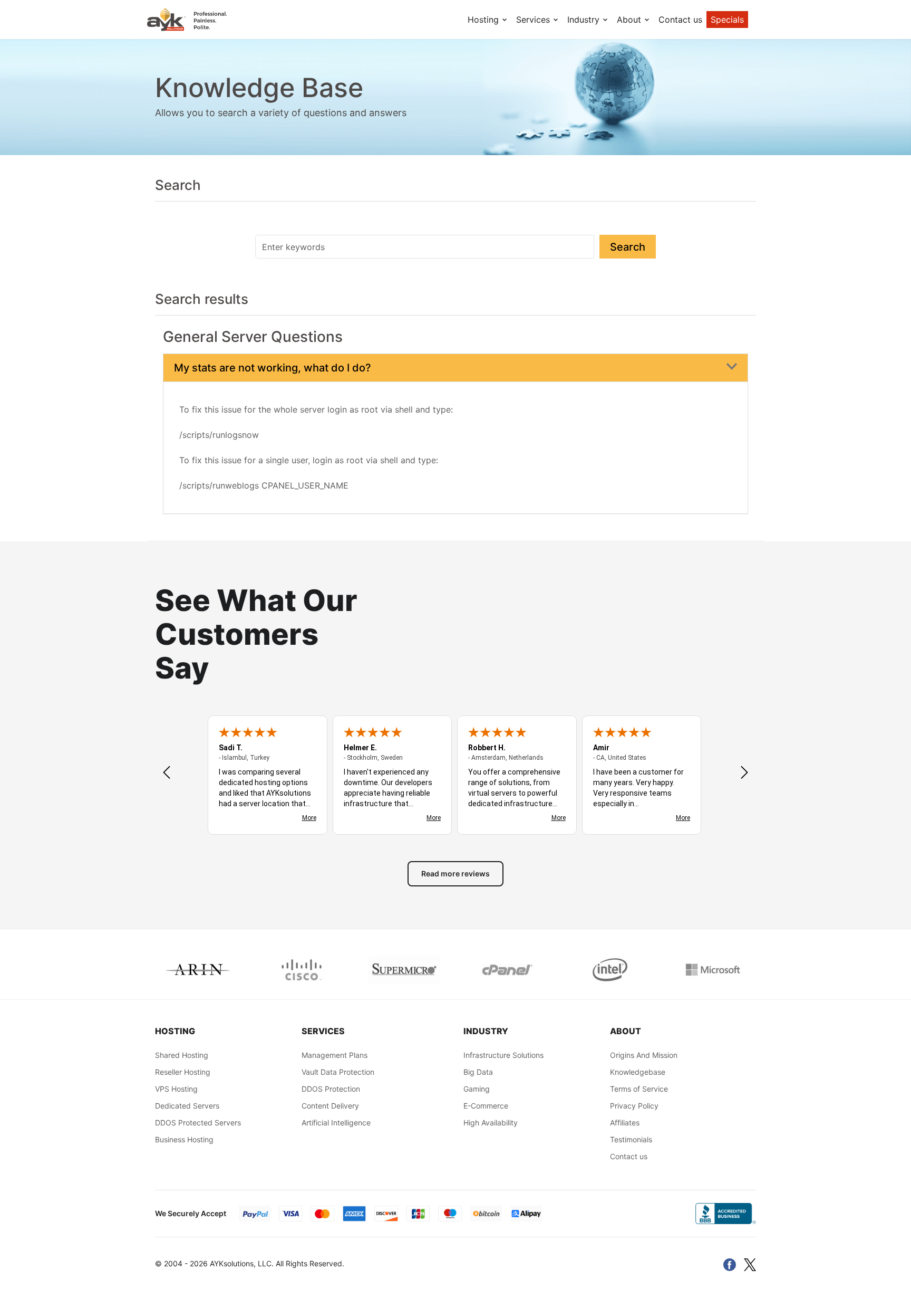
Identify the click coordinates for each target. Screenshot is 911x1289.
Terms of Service (639, 1088)
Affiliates (624, 1122)
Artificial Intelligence (336, 1122)
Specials (727, 19)
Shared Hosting (181, 1055)
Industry (584, 19)
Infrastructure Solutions (503, 1055)
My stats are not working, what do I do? (272, 367)
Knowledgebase (637, 1071)
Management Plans (334, 1055)
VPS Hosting (176, 1088)
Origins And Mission (643, 1055)
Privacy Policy (634, 1105)
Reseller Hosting (182, 1071)
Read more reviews (455, 873)
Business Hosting (184, 1139)
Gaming (476, 1088)
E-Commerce (485, 1105)
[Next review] (744, 773)
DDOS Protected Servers (198, 1122)
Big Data (478, 1071)
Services (534, 19)
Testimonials (631, 1139)
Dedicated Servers (187, 1105)
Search (627, 247)
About (630, 19)
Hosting (484, 19)
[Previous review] (166, 773)
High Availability (490, 1122)
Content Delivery (330, 1105)
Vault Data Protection (338, 1071)
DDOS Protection (331, 1088)
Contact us (680, 19)
